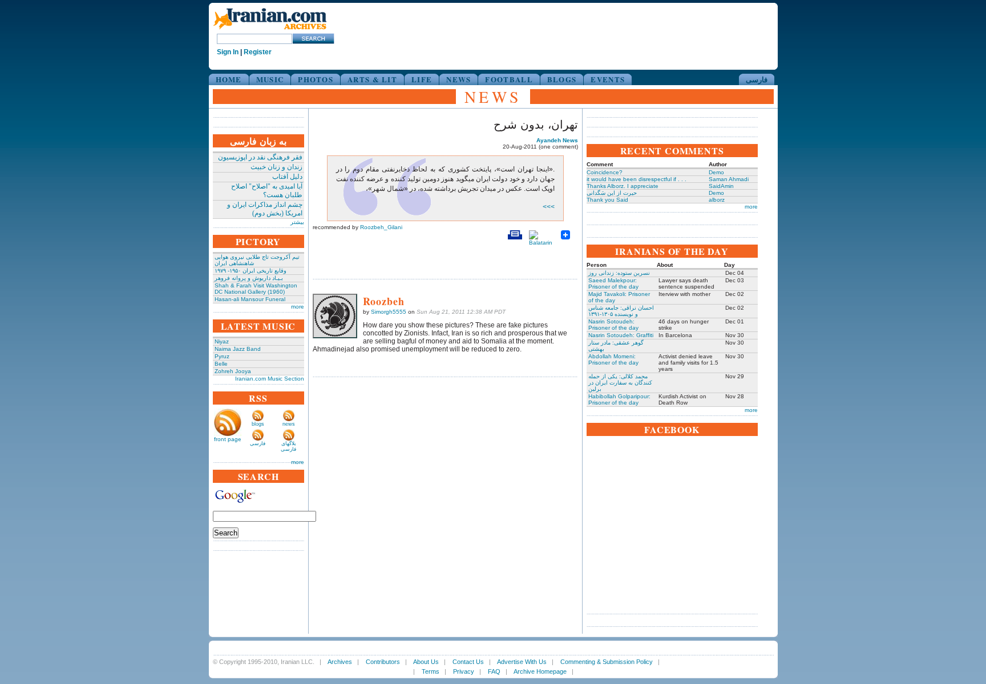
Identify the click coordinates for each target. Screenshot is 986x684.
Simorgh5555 (388, 312)
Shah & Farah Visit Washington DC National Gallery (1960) (256, 288)
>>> (549, 207)
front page (227, 439)
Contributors (383, 661)
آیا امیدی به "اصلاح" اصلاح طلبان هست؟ (266, 190)
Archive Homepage (540, 671)
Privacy (463, 671)
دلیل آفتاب (287, 177)
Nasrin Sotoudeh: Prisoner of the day (613, 324)
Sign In (228, 52)
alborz (717, 200)
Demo (716, 172)
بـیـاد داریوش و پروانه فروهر (249, 278)
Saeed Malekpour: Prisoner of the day (613, 283)
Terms (430, 671)
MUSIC (270, 79)
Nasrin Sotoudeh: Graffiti (620, 335)
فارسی (756, 79)
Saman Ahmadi (729, 179)
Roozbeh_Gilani (381, 227)
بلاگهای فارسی (288, 446)
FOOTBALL (508, 79)
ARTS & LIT (372, 79)
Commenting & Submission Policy (606, 661)
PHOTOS (315, 79)
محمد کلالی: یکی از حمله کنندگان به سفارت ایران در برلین (620, 382)
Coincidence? (605, 172)
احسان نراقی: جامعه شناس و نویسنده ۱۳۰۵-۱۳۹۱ (621, 311)
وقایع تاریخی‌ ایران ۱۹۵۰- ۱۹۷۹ (250, 270)
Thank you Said (607, 200)
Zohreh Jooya (233, 371)
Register (258, 52)
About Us (426, 661)
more (297, 306)
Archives (340, 661)
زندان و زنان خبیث (276, 167)
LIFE (421, 79)
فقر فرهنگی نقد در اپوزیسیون (260, 157)
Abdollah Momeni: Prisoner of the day (613, 359)
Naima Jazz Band (238, 349)
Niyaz (222, 341)
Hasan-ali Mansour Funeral (250, 299)
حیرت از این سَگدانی (612, 193)
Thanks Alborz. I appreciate (622, 186)
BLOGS (562, 79)
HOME (229, 79)
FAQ (494, 671)
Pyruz (222, 356)
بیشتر (297, 222)
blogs (258, 424)
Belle (221, 364)
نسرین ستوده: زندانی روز (619, 273)
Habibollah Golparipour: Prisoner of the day (619, 399)
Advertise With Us (522, 661)
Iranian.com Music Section (269, 378)
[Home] (270, 30)
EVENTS (608, 79)
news (288, 424)
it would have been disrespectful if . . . (636, 179)
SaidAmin (721, 186)
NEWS (458, 79)
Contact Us (468, 661)
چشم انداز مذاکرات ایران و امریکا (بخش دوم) (264, 209)
